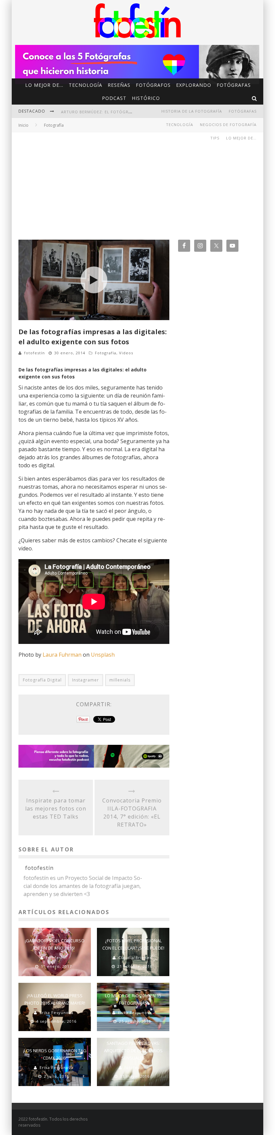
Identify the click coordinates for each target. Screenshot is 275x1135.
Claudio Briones (135, 957)
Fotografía (105, 352)
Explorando (193, 85)
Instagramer (85, 680)
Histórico (146, 98)
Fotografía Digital (42, 680)
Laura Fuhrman (62, 654)
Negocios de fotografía (228, 124)
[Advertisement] (137, 183)
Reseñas (119, 85)
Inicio (23, 125)
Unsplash (103, 654)
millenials (119, 680)
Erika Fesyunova (56, 1012)
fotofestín (34, 352)
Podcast (114, 98)
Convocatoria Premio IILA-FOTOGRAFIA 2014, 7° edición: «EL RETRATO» (132, 812)
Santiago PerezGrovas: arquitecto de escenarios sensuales (133, 1050)
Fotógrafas (234, 85)
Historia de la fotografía (191, 111)
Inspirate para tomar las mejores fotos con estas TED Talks (55, 808)
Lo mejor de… (44, 85)
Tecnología (85, 85)
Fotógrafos (153, 85)
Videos (126, 352)
